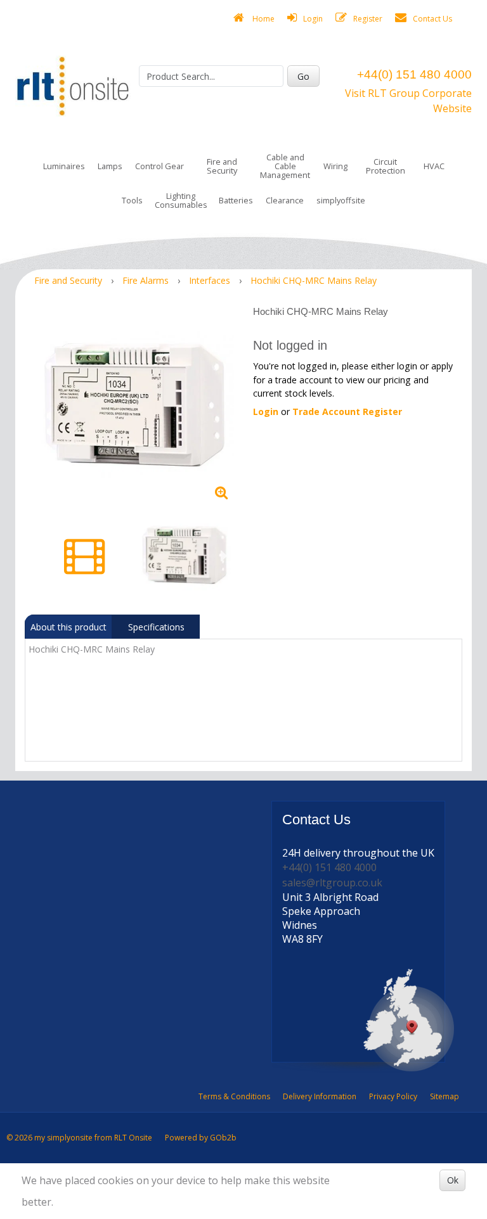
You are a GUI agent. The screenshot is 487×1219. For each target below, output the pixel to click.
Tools (132, 200)
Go (303, 76)
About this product (68, 627)
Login (313, 18)
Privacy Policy (393, 1096)
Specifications (156, 627)
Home (262, 18)
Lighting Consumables (181, 200)
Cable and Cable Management (285, 166)
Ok (452, 1180)
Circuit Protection (385, 166)
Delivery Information (319, 1096)
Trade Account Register (347, 411)
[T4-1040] (134, 406)
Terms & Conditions (234, 1096)
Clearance (285, 200)
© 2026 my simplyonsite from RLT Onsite (79, 1137)
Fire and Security (222, 166)
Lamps (110, 166)
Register (367, 18)
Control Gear (159, 166)
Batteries (236, 200)
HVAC (434, 166)
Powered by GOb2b (201, 1137)
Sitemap (444, 1096)
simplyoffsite (340, 200)
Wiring (335, 166)
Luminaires (64, 166)
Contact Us (432, 18)
